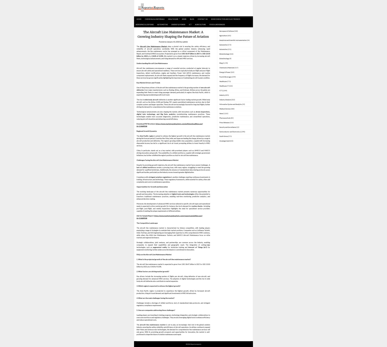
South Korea (223, 136)
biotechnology (224, 58)
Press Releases (224, 122)
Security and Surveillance (227, 127)
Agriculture (200, 24)
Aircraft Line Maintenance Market (153, 46)
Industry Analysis (225, 100)
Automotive (162, 24)
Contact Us (203, 19)
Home (139, 19)
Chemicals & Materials (155, 19)
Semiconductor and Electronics (225, 19)
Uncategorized (224, 141)
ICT (190, 24)
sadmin (185, 42)
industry (222, 95)
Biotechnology (224, 54)
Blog (192, 19)
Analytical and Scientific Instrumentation (233, 40)
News (184, 19)
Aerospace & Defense (145, 24)
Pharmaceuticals (224, 118)
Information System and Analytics (230, 104)
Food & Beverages (217, 24)
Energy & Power (178, 24)
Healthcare (173, 19)
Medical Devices (224, 109)
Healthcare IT (224, 86)
